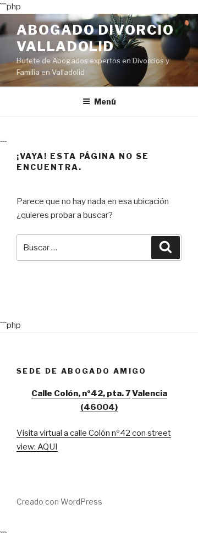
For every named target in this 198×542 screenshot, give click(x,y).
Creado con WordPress (59, 501)
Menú (105, 101)
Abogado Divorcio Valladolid (95, 38)
